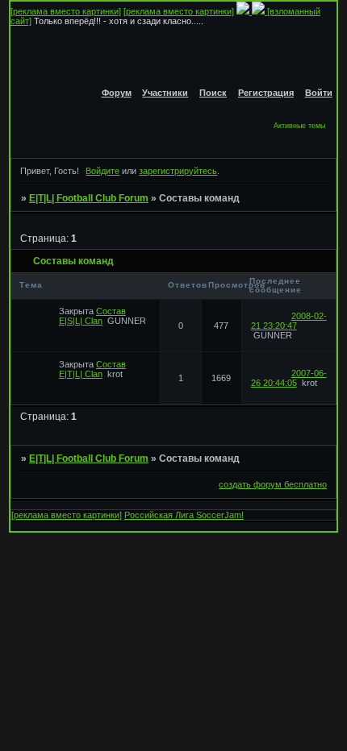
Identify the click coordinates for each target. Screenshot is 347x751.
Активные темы (299, 126)
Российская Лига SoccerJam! (184, 515)
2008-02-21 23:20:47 (289, 320)
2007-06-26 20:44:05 (289, 378)
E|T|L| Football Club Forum (88, 198)
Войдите (102, 171)
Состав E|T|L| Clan (92, 369)
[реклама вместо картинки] (65, 11)
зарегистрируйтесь (178, 171)
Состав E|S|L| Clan (92, 316)
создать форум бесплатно (273, 484)
